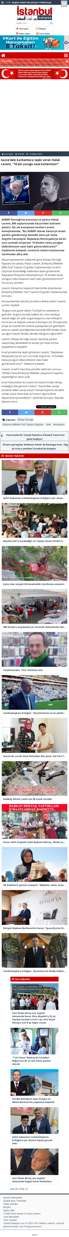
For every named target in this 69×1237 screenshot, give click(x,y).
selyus (34, 1234)
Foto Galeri (44, 33)
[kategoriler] (66, 55)
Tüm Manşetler (11, 1216)
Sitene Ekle (8, 1210)
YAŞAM (21, 154)
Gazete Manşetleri (12, 1197)
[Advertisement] (34, 115)
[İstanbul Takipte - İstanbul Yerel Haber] (34, 12)
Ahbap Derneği (25, 419)
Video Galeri (24, 33)
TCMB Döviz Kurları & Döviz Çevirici (21, 1213)
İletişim (42, 28)
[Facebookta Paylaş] (8, 212)
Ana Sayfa (23, 28)
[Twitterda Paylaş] (26, 212)
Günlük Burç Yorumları (14, 1200)
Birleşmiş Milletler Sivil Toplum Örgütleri (22, 424)
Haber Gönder (10, 1203)
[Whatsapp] (60, 212)
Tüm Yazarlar (10, 1219)
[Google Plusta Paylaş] (43, 212)
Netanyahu (59, 424)
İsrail (48, 424)
